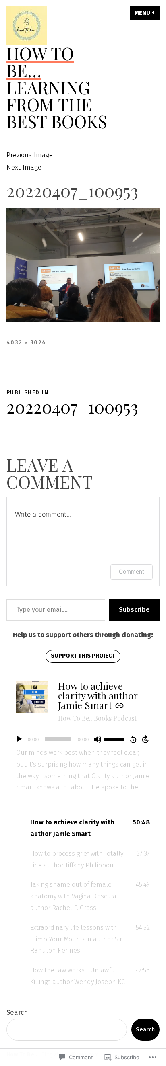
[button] (83, 828)
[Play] (19, 739)
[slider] (115, 738)
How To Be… (40, 62)
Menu (147, 13)
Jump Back (133, 739)
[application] (83, 739)
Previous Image (29, 155)
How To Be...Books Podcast (97, 718)
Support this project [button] (83, 655)
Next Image (24, 167)
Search (17, 1012)
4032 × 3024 (26, 342)
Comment (131, 571)
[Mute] (97, 739)
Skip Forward (146, 739)
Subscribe (134, 609)
